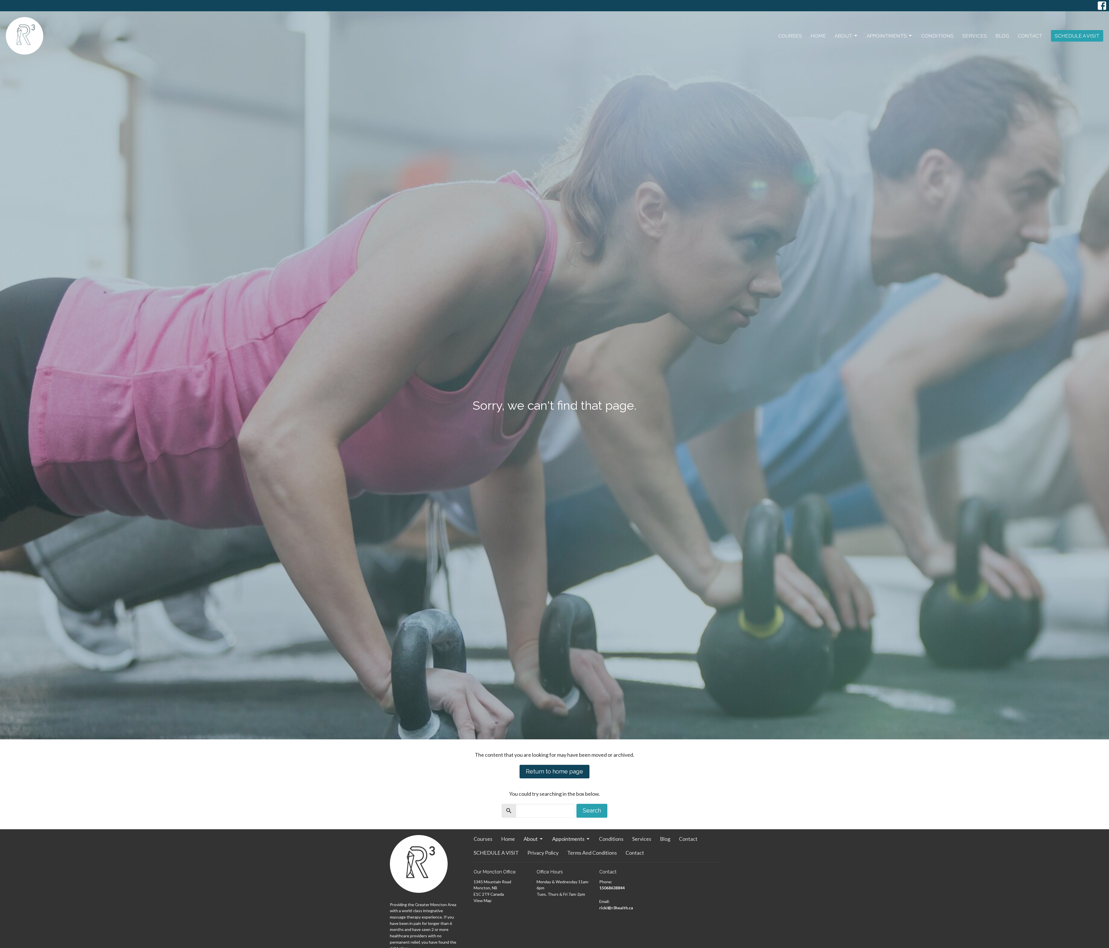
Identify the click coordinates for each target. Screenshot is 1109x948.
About (843, 36)
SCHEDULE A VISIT (1077, 36)
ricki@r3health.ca (616, 907)
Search (592, 810)
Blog (1002, 36)
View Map (483, 900)
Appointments (887, 36)
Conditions (937, 36)
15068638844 (612, 887)
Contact (1030, 36)
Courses (790, 36)
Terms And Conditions (592, 852)
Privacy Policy (543, 852)
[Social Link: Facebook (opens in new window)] (1102, 5)
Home (818, 36)
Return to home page (554, 771)
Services (974, 36)
